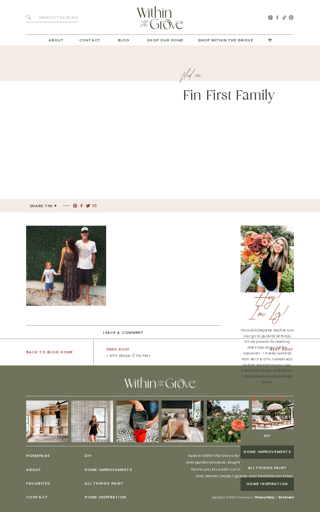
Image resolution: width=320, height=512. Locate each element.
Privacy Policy (264, 497)
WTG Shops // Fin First (129, 355)
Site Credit (286, 497)
